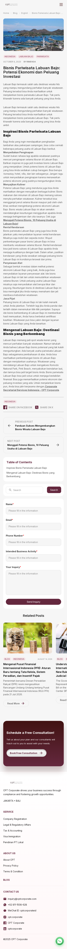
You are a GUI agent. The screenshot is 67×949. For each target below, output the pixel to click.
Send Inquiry (33, 601)
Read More (13, 703)
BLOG (6, 879)
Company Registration (15, 819)
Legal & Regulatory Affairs (17, 824)
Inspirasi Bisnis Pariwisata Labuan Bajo (27, 467)
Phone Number (15, 535)
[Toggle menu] (61, 4)
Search (54, 490)
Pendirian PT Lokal (13, 842)
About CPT (9, 859)
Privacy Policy (10, 865)
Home (6, 13)
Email (9, 520)
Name (10, 504)
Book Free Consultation (23, 753)
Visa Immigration (11, 836)
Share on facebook (20, 407)
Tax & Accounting (12, 830)
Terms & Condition (13, 871)
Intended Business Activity (21, 551)
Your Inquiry (13, 567)
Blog (15, 13)
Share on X (46, 407)
